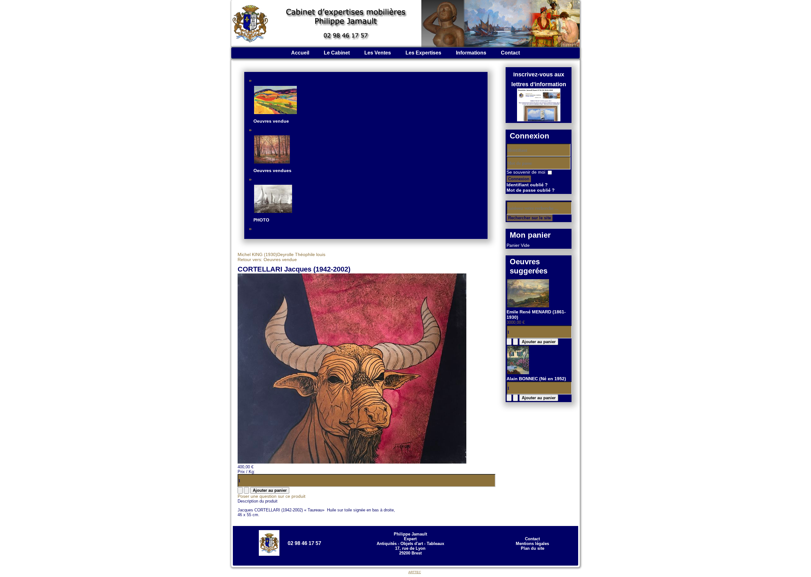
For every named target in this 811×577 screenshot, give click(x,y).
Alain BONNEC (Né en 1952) (536, 378)
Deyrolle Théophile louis (301, 254)
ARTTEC (414, 572)
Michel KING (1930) (257, 254)
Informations (471, 52)
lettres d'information (538, 84)
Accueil (300, 52)
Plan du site (532, 548)
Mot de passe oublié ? (531, 190)
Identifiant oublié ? (527, 184)
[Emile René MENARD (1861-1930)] (528, 306)
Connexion (518, 178)
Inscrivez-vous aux (538, 74)
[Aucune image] (352, 462)
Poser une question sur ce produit (271, 496)
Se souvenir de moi (526, 172)
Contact (510, 52)
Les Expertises (423, 52)
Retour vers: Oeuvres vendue (267, 259)
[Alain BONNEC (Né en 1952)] (518, 373)
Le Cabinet (337, 52)
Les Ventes (377, 52)
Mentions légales (532, 543)
